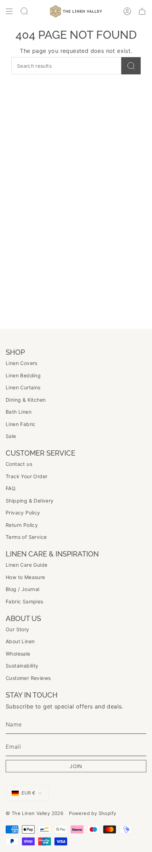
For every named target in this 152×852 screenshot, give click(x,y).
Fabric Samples (24, 601)
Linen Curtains (23, 387)
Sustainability (22, 666)
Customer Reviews (28, 678)
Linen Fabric (21, 424)
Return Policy (22, 525)
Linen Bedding (23, 375)
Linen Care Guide (26, 565)
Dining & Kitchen (26, 400)
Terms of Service (26, 537)
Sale (11, 436)
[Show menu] (9, 11)
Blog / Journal (23, 589)
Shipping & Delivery (30, 501)
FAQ (11, 488)
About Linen (20, 641)
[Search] (131, 65)
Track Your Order (26, 476)
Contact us (19, 464)
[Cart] (142, 11)
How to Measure (25, 577)
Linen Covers (21, 363)
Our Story (17, 629)
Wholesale (18, 654)
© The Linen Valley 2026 (34, 813)
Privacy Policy (23, 513)
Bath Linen (18, 412)
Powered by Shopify (92, 813)
